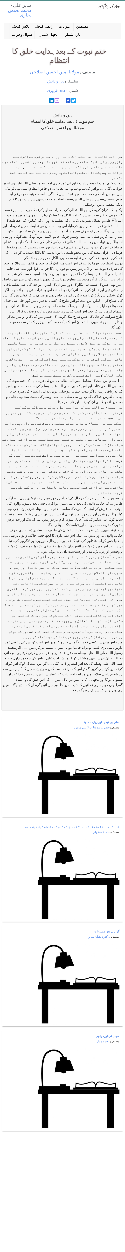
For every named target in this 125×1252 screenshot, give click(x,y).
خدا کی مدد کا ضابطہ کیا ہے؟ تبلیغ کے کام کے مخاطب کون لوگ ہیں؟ (71, 827)
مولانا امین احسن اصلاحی (54, 72)
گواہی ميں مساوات (106, 932)
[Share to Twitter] (73, 100)
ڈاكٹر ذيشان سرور (98, 937)
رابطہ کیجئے (44, 26)
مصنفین (82, 26)
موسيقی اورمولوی (107, 1036)
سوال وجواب (22, 35)
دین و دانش (55, 81)
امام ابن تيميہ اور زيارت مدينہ (100, 723)
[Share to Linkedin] (51, 100)
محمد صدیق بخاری (20, 13)
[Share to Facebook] (68, 100)
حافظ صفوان (101, 833)
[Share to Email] (57, 100)
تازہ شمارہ (71, 35)
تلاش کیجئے (20, 26)
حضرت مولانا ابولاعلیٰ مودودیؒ (92, 728)
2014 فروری (56, 90)
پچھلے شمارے (47, 35)
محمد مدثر (103, 1042)
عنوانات (65, 26)
